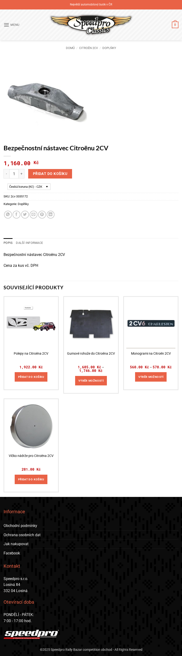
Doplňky (109, 48)
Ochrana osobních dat (22, 535)
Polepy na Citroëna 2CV (31, 354)
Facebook (12, 553)
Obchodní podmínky (20, 525)
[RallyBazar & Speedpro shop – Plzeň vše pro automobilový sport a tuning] (91, 24)
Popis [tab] (8, 243)
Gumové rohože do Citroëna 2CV (91, 354)
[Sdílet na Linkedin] (51, 215)
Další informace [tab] (29, 243)
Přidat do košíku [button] (31, 377)
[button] (11, 25)
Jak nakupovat (16, 544)
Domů (70, 48)
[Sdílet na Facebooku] (16, 215)
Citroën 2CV (88, 48)
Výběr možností (91, 380)
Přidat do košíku (50, 174)
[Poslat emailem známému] (33, 215)
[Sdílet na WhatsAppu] (8, 215)
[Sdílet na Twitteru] (25, 215)
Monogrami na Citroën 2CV (151, 354)
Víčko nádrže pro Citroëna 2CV (31, 456)
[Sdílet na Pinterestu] (42, 215)
